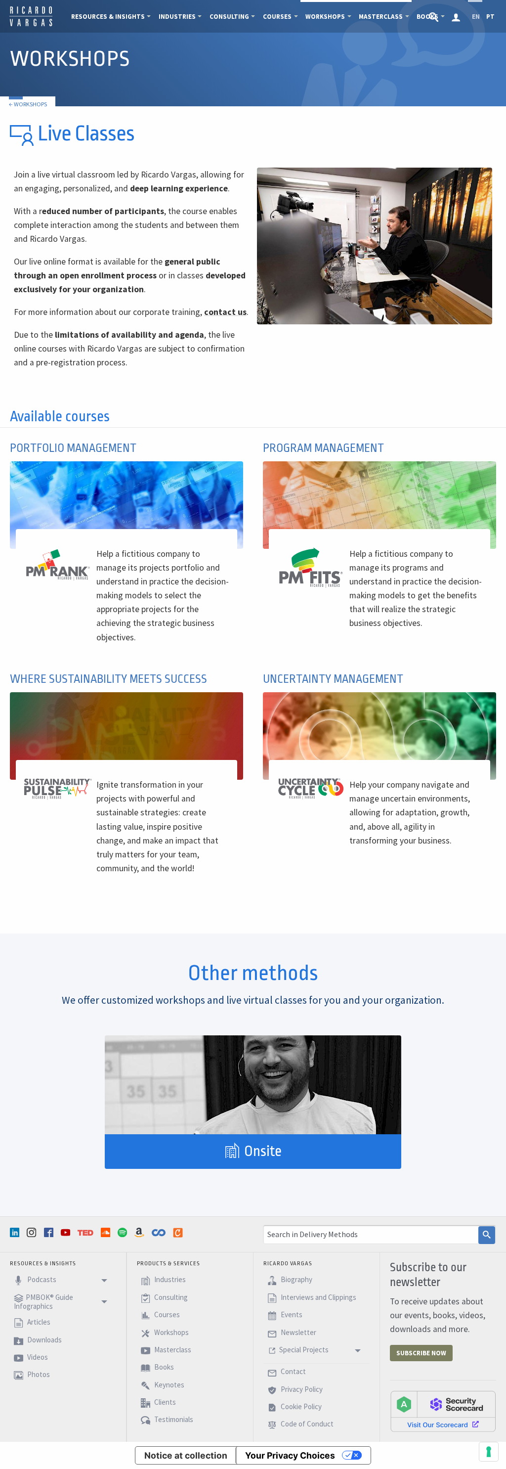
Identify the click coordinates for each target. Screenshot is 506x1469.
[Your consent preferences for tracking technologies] (488, 1451)
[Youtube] (67, 1232)
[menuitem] (434, 16)
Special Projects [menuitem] (304, 1349)
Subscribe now (421, 1353)
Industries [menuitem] (177, 16)
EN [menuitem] (476, 16)
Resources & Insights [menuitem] (108, 16)
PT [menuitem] (490, 16)
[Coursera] (160, 1233)
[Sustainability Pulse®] (58, 788)
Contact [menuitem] (292, 1372)
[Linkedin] (16, 1232)
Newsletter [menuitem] (297, 1332)
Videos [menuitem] (37, 1357)
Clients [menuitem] (164, 1402)
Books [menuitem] (163, 1367)
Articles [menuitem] (38, 1322)
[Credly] (179, 1233)
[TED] (86, 1233)
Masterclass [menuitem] (381, 16)
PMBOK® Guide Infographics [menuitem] (43, 1301)
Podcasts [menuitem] (41, 1280)
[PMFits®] (311, 567)
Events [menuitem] (290, 1315)
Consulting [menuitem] (229, 16)
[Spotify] (123, 1232)
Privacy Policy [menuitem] (301, 1389)
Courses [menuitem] (277, 16)
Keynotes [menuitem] (168, 1384)
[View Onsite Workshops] (253, 1084)
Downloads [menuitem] (44, 1339)
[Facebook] (50, 1232)
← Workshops (28, 104)
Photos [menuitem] (38, 1375)
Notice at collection (185, 1455)
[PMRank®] (58, 564)
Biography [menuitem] (295, 1280)
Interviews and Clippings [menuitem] (317, 1297)
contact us (225, 312)
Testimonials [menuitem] (173, 1419)
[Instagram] (33, 1232)
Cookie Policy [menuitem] (300, 1406)
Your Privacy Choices (290, 1455)
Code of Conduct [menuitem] (306, 1424)
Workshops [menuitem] (325, 16)
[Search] (486, 1235)
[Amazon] (140, 1232)
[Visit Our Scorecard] (443, 1411)
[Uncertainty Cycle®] (311, 788)
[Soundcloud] (107, 1232)
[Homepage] (31, 24)
